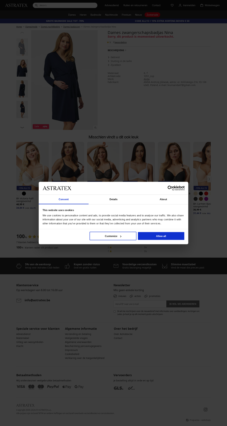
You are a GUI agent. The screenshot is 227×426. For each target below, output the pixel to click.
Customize (111, 236)
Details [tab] (114, 199)
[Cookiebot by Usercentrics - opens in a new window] (170, 188)
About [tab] (163, 199)
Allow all (161, 236)
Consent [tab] (64, 199)
